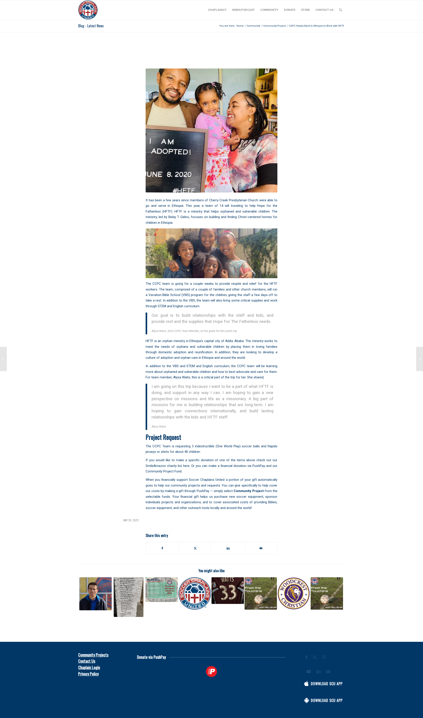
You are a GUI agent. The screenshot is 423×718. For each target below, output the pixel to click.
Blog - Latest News (91, 25)
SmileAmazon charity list (164, 466)
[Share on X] (195, 548)
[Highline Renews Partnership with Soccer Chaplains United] (419, 359)
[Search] (340, 10)
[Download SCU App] (306, 683)
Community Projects (93, 655)
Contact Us (86, 661)
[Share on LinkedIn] (228, 548)
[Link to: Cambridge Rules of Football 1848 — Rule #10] (128, 597)
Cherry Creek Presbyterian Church (233, 200)
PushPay (203, 491)
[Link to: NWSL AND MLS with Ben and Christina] (327, 593)
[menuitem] (217, 10)
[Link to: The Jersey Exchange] (228, 590)
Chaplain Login (89, 667)
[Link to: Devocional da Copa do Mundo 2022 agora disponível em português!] (161, 589)
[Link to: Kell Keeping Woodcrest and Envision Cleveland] (294, 593)
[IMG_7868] (211, 130)
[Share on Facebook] (162, 548)
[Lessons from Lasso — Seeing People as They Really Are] (3, 359)
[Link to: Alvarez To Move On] (95, 593)
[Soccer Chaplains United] (88, 10)
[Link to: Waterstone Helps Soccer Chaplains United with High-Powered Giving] (194, 593)
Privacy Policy (88, 674)
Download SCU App (327, 683)
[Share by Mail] (261, 548)
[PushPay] (211, 671)
